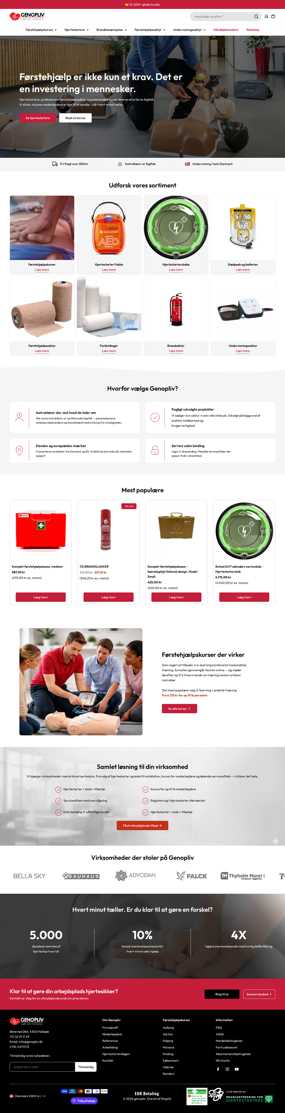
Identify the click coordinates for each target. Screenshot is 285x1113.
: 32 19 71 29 (21, 1037)
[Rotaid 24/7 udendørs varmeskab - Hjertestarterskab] (244, 531)
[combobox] (226, 16)
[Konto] (266, 16)
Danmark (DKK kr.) (28, 1096)
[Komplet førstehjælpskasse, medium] (41, 531)
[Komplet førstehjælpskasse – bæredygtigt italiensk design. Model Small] (176, 531)
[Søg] (256, 16)
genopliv (140, 1099)
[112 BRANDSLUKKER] (108, 531)
